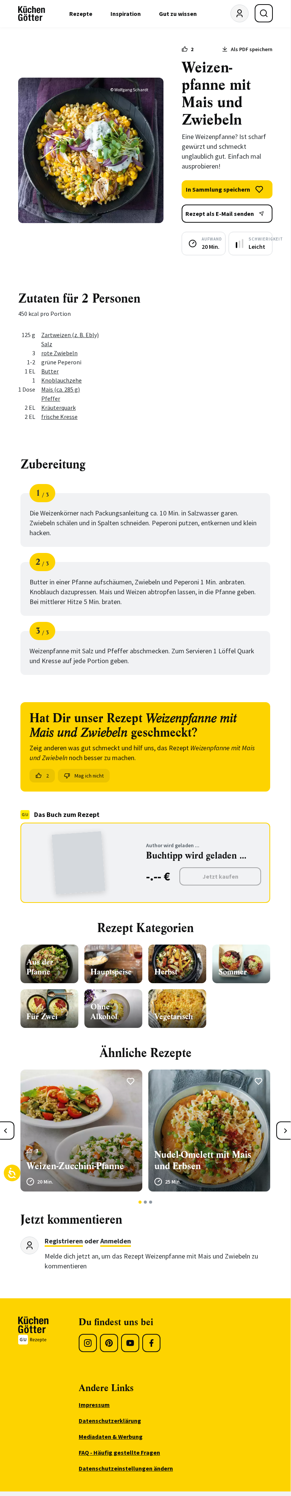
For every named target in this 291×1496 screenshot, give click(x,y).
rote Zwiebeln (59, 353)
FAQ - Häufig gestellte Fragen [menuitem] (119, 1452)
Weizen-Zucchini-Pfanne (75, 1166)
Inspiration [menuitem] (125, 13)
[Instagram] (88, 1343)
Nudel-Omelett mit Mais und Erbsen (202, 1160)
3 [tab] (150, 1202)
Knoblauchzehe (61, 380)
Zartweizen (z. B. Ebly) (70, 335)
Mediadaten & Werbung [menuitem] (111, 1436)
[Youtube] (130, 1343)
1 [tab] (140, 1202)
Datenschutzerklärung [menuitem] (110, 1420)
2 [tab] (145, 1202)
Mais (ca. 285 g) (60, 389)
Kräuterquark (58, 407)
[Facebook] (151, 1343)
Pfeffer (50, 398)
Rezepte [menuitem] (80, 13)
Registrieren (64, 1241)
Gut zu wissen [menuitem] (178, 13)
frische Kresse (59, 416)
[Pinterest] (109, 1343)
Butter (50, 371)
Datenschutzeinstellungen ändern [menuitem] (126, 1468)
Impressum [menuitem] (94, 1405)
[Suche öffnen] (264, 13)
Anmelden (115, 1241)
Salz (46, 344)
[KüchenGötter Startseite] (31, 13)
